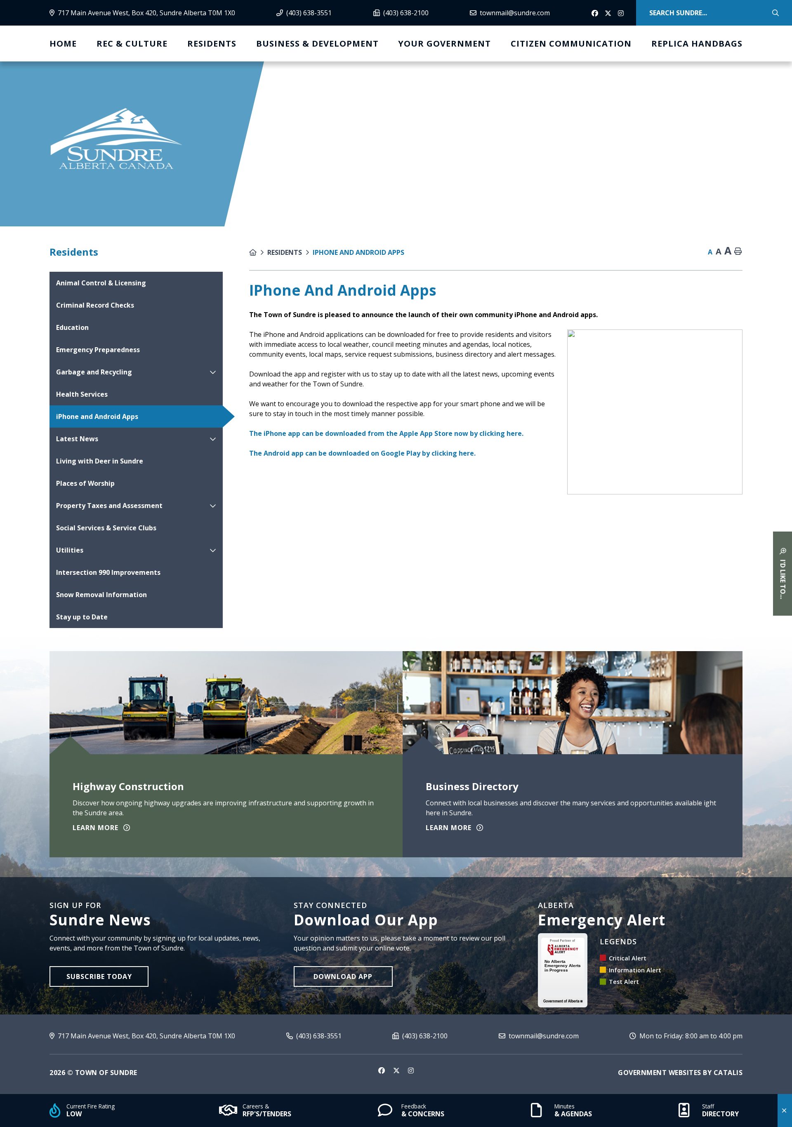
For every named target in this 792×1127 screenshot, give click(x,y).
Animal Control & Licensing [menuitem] (101, 282)
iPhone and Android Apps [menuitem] (97, 416)
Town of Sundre (117, 139)
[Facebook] (596, 13)
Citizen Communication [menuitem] (571, 43)
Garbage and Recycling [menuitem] (94, 371)
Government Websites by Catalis (680, 1072)
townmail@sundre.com (543, 1035)
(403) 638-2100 (424, 1035)
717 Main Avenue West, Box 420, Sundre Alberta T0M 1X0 (145, 1035)
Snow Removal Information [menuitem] (101, 594)
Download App (343, 976)
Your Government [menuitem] (444, 43)
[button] (213, 372)
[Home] (258, 252)
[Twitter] (609, 13)
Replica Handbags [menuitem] (696, 43)
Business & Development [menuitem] (317, 43)
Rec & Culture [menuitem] (132, 43)
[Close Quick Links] (785, 1110)
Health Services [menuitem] (82, 394)
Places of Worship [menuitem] (85, 483)
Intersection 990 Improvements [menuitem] (108, 572)
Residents (284, 252)
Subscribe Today (99, 976)
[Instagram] (622, 13)
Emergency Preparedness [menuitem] (98, 349)
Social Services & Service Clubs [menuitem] (106, 527)
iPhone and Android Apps (358, 252)
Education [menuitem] (72, 327)
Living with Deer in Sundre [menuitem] (99, 461)
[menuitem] (63, 43)
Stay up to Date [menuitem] (82, 616)
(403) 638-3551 (318, 1035)
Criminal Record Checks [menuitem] (95, 305)
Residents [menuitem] (211, 43)
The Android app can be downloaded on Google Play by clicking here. (362, 453)
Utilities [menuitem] (69, 550)
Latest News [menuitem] (77, 438)
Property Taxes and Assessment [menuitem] (109, 505)
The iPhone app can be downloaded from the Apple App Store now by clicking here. (386, 433)
